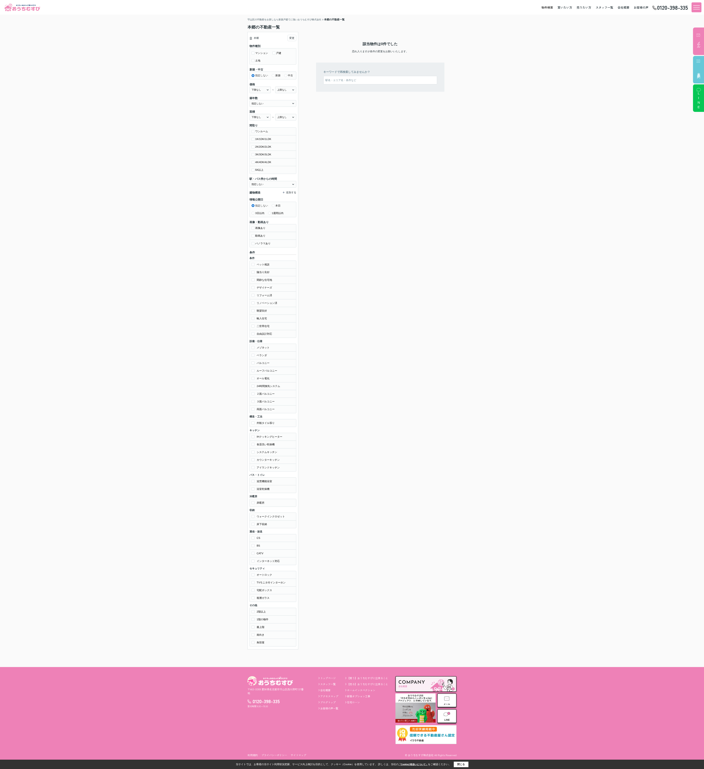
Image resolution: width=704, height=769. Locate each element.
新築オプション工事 (358, 696)
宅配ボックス (264, 590)
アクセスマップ (329, 696)
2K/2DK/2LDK (263, 146)
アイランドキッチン (268, 467)
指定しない (261, 75)
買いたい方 (565, 7)
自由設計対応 (264, 333)
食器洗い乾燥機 (266, 444)
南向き (260, 634)
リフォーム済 (264, 295)
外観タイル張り (266, 422)
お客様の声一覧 (329, 708)
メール (699, 43)
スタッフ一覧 (604, 7)
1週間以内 (277, 213)
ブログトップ (328, 702)
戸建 (278, 53)
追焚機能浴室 (264, 481)
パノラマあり (263, 243)
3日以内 (259, 213)
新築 (277, 75)
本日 (277, 205)
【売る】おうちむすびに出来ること (367, 684)
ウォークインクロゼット (271, 516)
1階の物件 (262, 619)
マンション (261, 53)
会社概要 (623, 7)
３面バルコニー (266, 401)
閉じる (461, 764)
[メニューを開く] (696, 7)
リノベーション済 (267, 303)
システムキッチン (267, 452)
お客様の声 (641, 7)
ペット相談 (263, 264)
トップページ (328, 678)
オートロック (264, 574)
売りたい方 (584, 7)
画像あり (260, 228)
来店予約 (699, 72)
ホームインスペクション (361, 690)
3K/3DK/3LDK (263, 154)
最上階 (260, 627)
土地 (257, 60)
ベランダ (262, 355)
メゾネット (263, 347)
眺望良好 (262, 310)
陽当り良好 (263, 272)
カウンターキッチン (268, 459)
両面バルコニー (266, 409)
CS (258, 537)
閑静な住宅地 (264, 279)
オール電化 (263, 378)
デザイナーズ (264, 287)
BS (258, 545)
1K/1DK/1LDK (263, 139)
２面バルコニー (266, 393)
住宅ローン (353, 702)
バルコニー (263, 362)
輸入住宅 (262, 318)
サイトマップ (298, 755)
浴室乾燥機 (263, 488)
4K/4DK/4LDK (263, 162)
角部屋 (260, 642)
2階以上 (261, 611)
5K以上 (259, 169)
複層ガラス (263, 597)
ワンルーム (261, 131)
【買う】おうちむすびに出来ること (367, 678)
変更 (291, 37)
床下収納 (262, 524)
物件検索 (547, 7)
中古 (290, 75)
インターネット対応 (268, 561)
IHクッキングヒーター (269, 436)
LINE (699, 101)
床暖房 (260, 502)
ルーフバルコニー (267, 370)
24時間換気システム (268, 386)
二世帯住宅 (263, 326)
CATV (260, 553)
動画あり (260, 235)
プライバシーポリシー (274, 755)
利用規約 (252, 755)
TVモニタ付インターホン (271, 582)
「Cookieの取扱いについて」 (413, 764)
